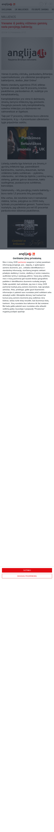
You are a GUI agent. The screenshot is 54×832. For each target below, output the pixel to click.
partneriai (22, 262)
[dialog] (27, 541)
